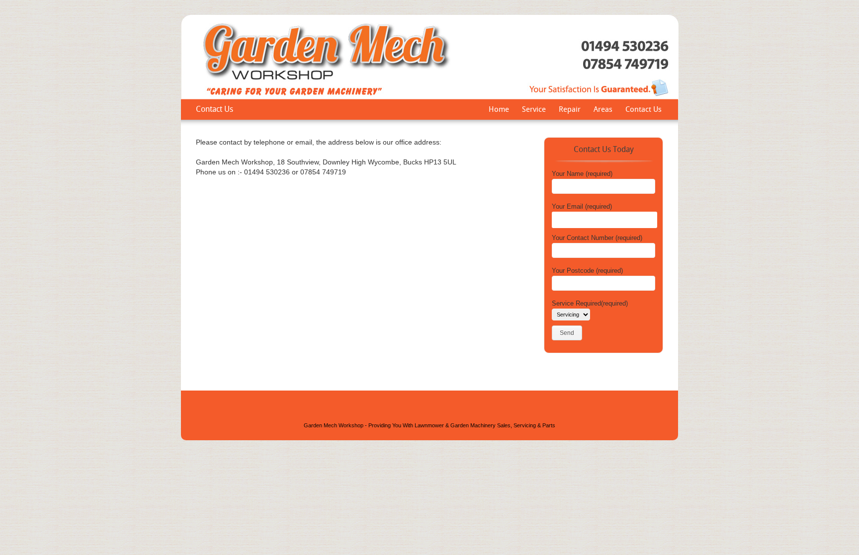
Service (534, 110)
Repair (570, 110)
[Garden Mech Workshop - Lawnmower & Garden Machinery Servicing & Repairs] (430, 97)
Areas (603, 110)
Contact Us (643, 110)
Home (499, 110)
